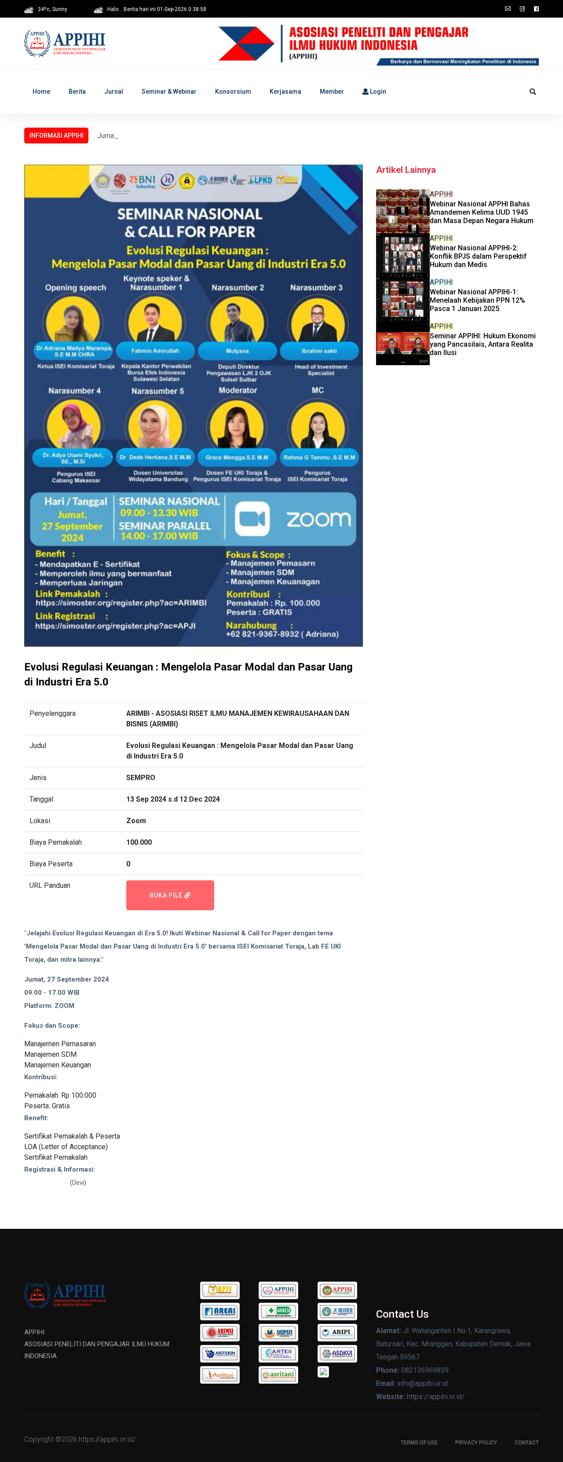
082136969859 (46, 1183)
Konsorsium (233, 91)
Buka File (167, 895)
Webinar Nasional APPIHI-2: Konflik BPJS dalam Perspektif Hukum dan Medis (478, 256)
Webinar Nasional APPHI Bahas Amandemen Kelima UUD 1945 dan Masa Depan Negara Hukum (482, 212)
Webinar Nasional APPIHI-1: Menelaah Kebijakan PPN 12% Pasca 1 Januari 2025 (477, 300)
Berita (77, 91)
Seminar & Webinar (169, 91)
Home (41, 91)
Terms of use (419, 1443)
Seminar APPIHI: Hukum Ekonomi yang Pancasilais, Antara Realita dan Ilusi (483, 344)
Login (377, 91)
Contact (527, 1443)
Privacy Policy (476, 1443)
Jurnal (113, 91)
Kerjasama (285, 91)
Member (332, 91)
